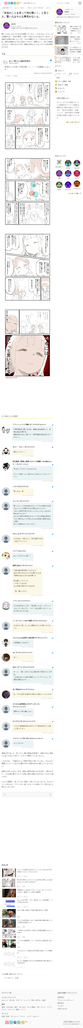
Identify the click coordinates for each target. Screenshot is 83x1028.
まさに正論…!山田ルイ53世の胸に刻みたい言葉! (32, 910)
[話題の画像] (12, 3)
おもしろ (61, 88)
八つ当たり (9, 978)
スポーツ (19, 1000)
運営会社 (60, 1003)
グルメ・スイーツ (8, 1009)
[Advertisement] (27, 398)
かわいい (61, 71)
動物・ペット (21, 1009)
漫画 (3, 1007)
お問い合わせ (62, 1009)
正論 (16, 978)
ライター (60, 1006)
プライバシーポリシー (65, 1000)
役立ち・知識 (21, 886)
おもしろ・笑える (22, 876)
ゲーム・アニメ (46, 1007)
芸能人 (19, 917)
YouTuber (9, 1007)
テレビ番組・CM (64, 81)
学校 (18, 947)
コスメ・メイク (60, 74)
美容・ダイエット (73, 74)
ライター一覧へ (74, 193)
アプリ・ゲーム (72, 53)
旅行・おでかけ (20, 1007)
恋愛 (71, 33)
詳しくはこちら (72, 122)
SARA (13, 24)
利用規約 (60, 997)
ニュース (19, 967)
